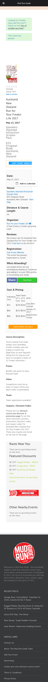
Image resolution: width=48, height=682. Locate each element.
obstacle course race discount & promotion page (17, 413)
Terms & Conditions (13, 672)
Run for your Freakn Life (18, 223)
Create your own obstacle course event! (22, 666)
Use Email (27, 280)
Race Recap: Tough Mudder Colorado (20, 620)
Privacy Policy (10, 678)
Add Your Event (11, 654)
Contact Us (9, 642)
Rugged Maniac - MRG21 (27, 462)
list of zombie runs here (17, 27)
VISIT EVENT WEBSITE (22, 163)
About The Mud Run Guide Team (18, 648)
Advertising (9, 660)
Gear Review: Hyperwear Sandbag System (22, 626)
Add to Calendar (27, 183)
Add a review (11, 94)
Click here (16, 243)
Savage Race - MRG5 (26, 465)
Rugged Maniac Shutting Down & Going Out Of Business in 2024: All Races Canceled (23, 607)
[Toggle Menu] (3, 3)
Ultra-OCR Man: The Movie (16, 614)
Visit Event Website (15, 252)
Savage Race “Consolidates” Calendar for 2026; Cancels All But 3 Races (22, 598)
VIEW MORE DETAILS (23, 326)
